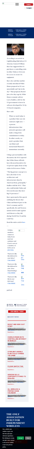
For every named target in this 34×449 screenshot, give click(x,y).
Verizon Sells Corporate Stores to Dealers (17, 376)
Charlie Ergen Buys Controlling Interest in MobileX (17, 339)
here (23, 222)
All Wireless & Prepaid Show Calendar (14, 391)
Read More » (11, 332)
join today (11, 250)
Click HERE (11, 260)
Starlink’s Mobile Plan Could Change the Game (16, 353)
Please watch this (15, 366)
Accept (20, 438)
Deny (28, 438)
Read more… (11, 330)
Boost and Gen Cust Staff (16, 325)
